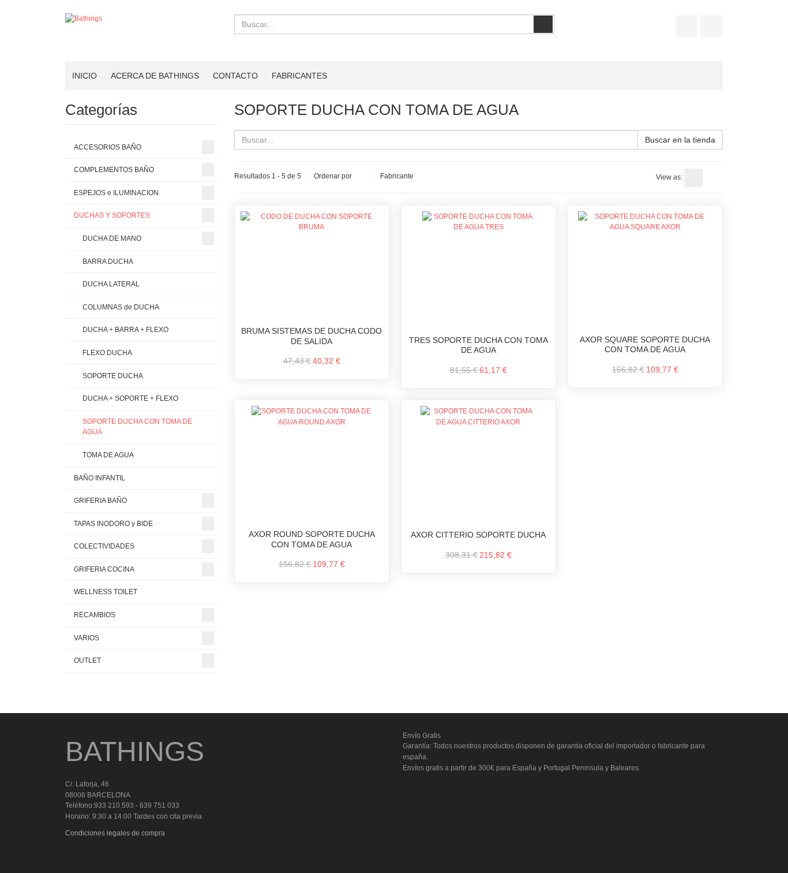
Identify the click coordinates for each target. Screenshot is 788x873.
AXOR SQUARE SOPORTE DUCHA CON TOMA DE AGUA (645, 345)
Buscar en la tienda (680, 139)
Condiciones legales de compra (115, 833)
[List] (713, 178)
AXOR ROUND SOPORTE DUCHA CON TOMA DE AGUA (312, 539)
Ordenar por (333, 176)
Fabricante (397, 176)
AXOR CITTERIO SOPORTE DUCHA (478, 534)
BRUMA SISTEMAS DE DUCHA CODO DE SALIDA (311, 336)
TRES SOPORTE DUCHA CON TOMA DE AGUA (478, 345)
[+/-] (363, 176)
